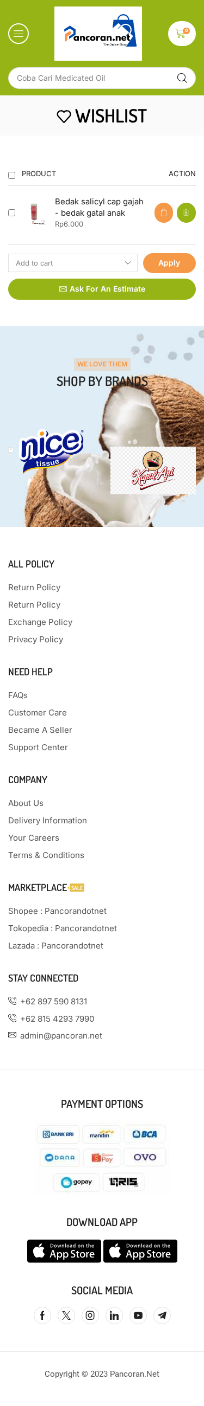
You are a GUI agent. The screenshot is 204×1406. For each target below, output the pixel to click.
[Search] (182, 78)
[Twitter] (66, 1315)
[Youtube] (138, 1315)
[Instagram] (90, 1315)
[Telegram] (162, 1315)
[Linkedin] (114, 1315)
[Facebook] (42, 1315)
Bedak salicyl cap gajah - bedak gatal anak (99, 207)
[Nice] (51, 452)
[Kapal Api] (153, 470)
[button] (18, 33)
